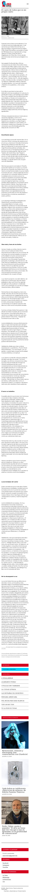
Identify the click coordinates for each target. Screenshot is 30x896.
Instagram (6, 865)
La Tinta (5, 875)
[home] (6, 4)
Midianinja (6, 877)
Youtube (5, 867)
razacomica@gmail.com (10, 855)
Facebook (5, 863)
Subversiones (7, 879)
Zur (4, 881)
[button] (27, 4)
